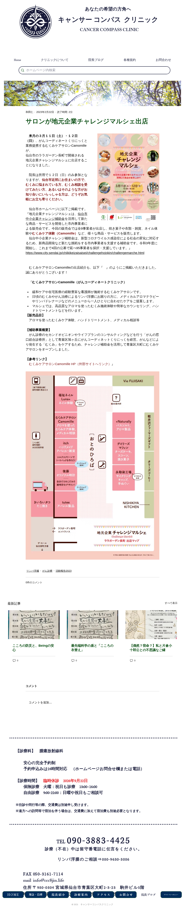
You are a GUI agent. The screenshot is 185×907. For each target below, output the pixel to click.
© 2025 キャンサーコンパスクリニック (92, 904)
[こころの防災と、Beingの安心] (34, 624)
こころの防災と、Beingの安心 (33, 648)
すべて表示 (171, 603)
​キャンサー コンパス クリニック (108, 21)
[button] (54, 60)
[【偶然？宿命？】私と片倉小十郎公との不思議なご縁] (151, 624)
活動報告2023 (64, 570)
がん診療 (47, 570)
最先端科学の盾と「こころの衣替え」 (92, 648)
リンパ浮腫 (32, 570)
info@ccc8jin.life (48, 881)
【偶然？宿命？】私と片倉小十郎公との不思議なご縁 (151, 648)
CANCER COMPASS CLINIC (109, 30)
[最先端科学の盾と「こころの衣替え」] (92, 624)
